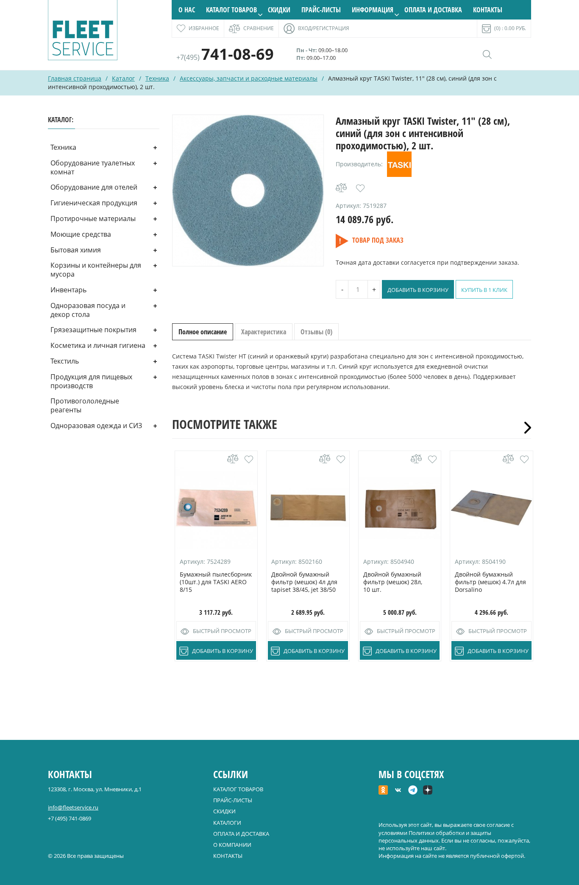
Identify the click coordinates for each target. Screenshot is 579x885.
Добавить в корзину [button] (222, 651)
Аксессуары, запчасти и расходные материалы (248, 78)
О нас (186, 9)
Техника (157, 78)
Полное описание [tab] (202, 331)
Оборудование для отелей (93, 187)
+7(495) (225, 57)
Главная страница (74, 78)
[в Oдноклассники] (383, 790)
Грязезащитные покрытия (93, 329)
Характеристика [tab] (263, 331)
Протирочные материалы (93, 218)
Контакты (487, 9)
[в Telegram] (413, 790)
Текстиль (64, 361)
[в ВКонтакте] (398, 790)
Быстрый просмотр (222, 631)
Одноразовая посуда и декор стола (87, 310)
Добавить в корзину (417, 290)
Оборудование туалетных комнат (92, 167)
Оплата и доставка (433, 9)
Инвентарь (68, 289)
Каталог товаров (231, 9)
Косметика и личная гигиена (97, 345)
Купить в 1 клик (484, 290)
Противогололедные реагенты (84, 405)
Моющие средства (80, 234)
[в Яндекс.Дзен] (427, 790)
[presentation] (524, 427)
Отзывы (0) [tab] (316, 331)
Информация (372, 9)
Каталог (123, 78)
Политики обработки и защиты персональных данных (435, 836)
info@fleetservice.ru (73, 807)
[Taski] (399, 164)
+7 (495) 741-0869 (69, 818)
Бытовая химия (75, 250)
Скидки (279, 9)
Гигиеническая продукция (93, 202)
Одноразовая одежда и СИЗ (96, 425)
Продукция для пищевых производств (91, 381)
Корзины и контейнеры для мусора (95, 269)
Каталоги (227, 822)
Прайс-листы (321, 9)
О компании (232, 845)
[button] (360, 188)
